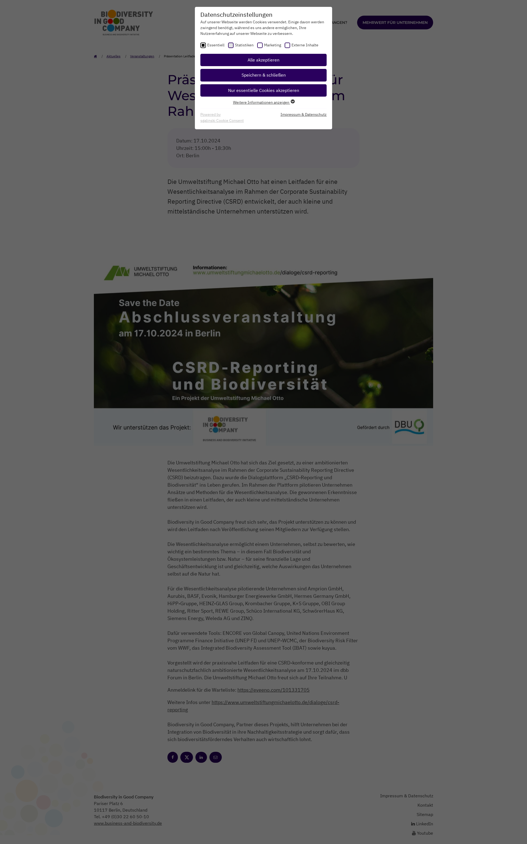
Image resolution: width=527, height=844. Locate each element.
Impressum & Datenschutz (304, 114)
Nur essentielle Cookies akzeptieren (263, 90)
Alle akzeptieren (263, 60)
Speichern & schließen (264, 75)
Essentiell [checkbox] (216, 45)
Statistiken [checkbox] (244, 45)
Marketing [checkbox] (272, 45)
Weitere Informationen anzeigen (261, 102)
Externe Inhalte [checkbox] (304, 45)
